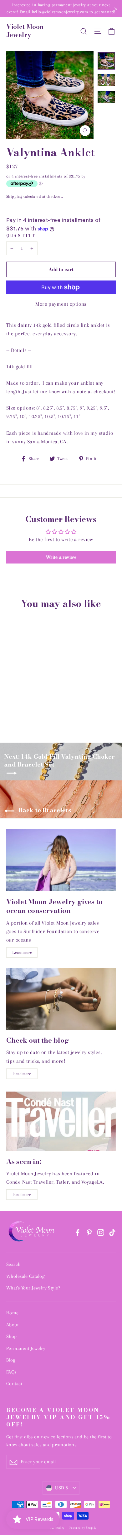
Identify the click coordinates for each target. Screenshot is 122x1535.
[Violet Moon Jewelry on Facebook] (77, 1232)
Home (12, 1313)
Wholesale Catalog (25, 1276)
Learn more (22, 952)
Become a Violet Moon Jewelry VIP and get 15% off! (58, 1417)
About (12, 1325)
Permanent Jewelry (25, 1348)
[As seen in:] (61, 1120)
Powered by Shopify (82, 1527)
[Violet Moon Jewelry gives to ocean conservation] (61, 860)
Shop (11, 1336)
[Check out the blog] (61, 999)
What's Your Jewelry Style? (33, 1288)
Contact (14, 1383)
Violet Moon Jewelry (25, 31)
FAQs (11, 1372)
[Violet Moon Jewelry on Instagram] (100, 1232)
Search (13, 1264)
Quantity (21, 236)
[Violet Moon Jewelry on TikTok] (112, 1232)
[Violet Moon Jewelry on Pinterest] (89, 1232)
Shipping (14, 196)
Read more (22, 1074)
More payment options (61, 304)
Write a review (61, 557)
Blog (10, 1360)
